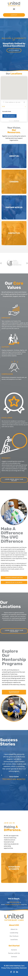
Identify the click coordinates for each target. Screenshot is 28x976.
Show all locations (9, 116)
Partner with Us (14, 953)
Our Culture (14, 936)
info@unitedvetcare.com (13, 904)
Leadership (14, 933)
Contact (14, 957)
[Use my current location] (24, 102)
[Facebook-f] (11, 972)
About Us (14, 929)
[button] (14, 9)
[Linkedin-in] (17, 972)
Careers (14, 950)
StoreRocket (16, 120)
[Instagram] (14, 972)
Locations (14, 939)
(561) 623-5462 (14, 902)
